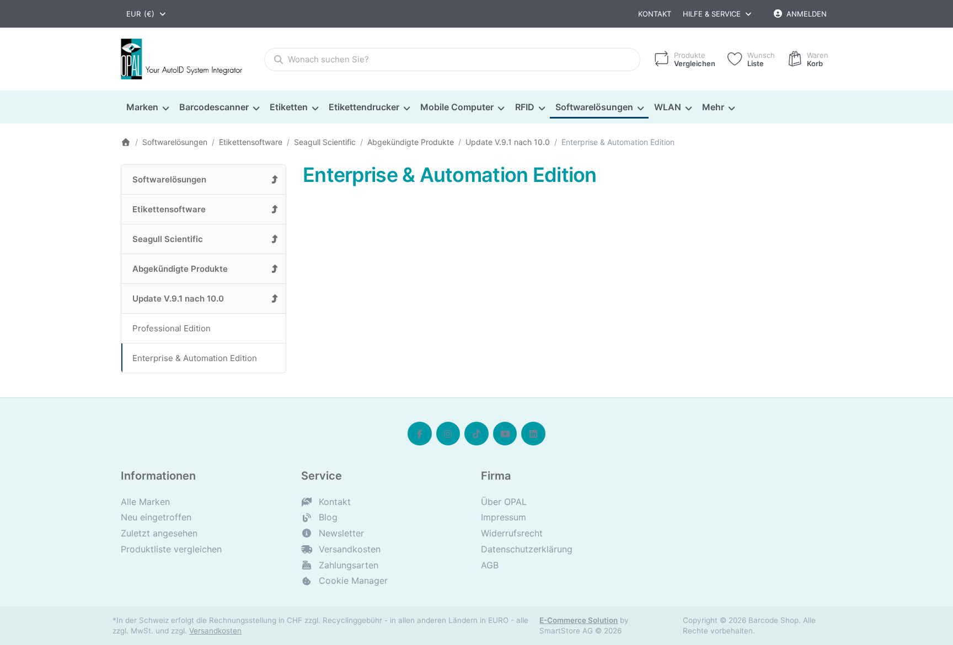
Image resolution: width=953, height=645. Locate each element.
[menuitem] (147, 107)
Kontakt (654, 13)
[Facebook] (420, 434)
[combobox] (147, 13)
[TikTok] (476, 434)
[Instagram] (448, 434)
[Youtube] (505, 434)
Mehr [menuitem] (713, 106)
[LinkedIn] (533, 434)
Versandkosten (215, 630)
